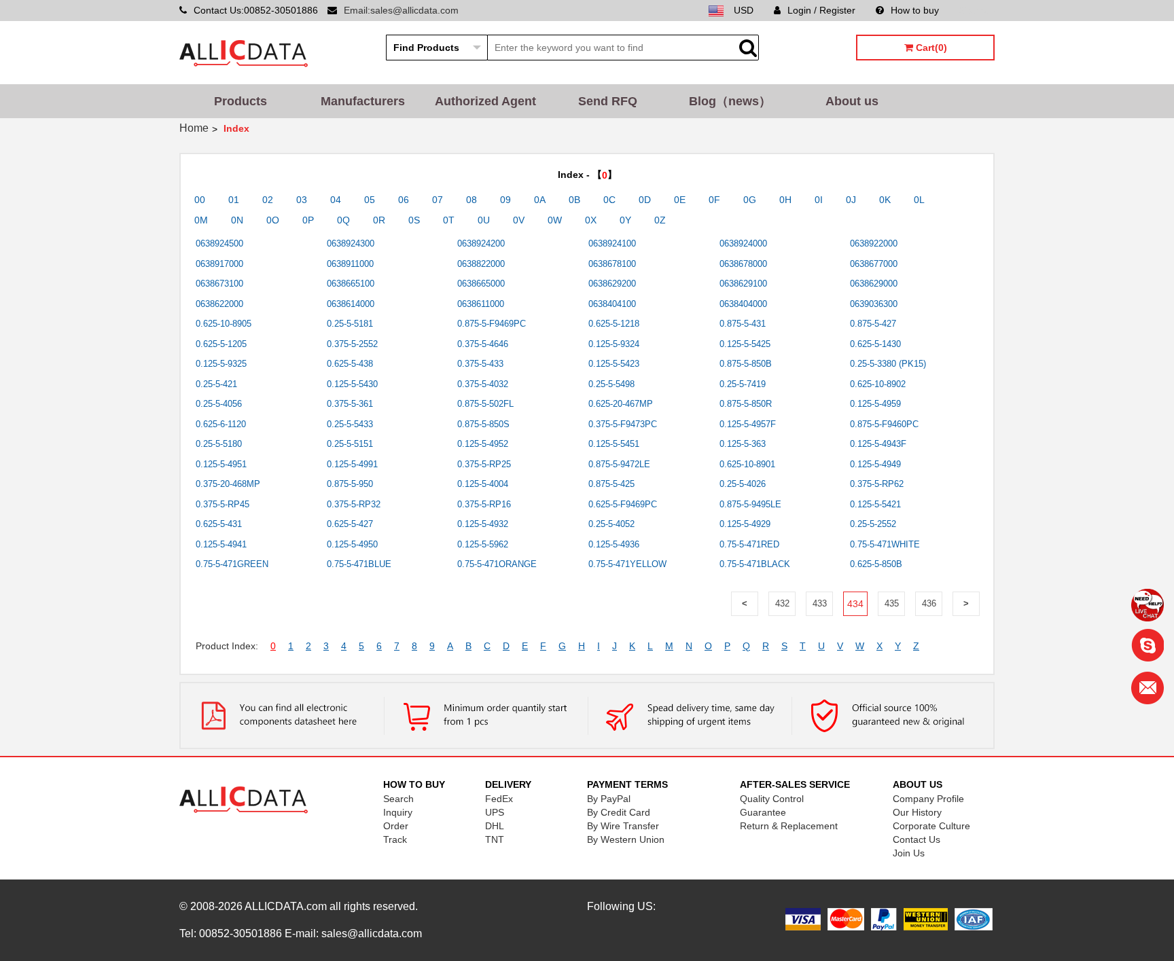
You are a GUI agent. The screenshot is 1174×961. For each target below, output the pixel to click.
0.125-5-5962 (482, 544)
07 (437, 199)
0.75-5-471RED (749, 544)
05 (369, 199)
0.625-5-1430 (875, 344)
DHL (494, 825)
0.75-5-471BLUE (359, 564)
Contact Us (916, 839)
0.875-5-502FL (485, 404)
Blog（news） (730, 101)
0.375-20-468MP (228, 484)
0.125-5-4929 (744, 524)
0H (785, 199)
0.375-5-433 (480, 364)
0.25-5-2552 (873, 524)
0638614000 (350, 304)
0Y (625, 220)
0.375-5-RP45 (222, 504)
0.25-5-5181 (350, 324)
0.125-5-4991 (352, 464)
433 (820, 603)
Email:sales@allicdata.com (401, 10)
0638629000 (873, 283)
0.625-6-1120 (221, 424)
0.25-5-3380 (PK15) (888, 364)
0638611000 (480, 304)
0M (201, 220)
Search (398, 798)
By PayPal (608, 798)
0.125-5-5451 (613, 444)
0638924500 (219, 243)
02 (267, 199)
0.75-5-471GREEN (232, 564)
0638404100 (612, 304)
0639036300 (873, 304)
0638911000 (350, 264)
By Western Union (625, 839)
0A (540, 199)
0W (555, 220)
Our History (917, 812)
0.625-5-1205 (221, 344)
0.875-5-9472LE (619, 464)
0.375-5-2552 (352, 344)
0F (714, 199)
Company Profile (928, 798)
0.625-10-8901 (747, 464)
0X (591, 220)
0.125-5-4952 (482, 444)
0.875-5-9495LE (750, 504)
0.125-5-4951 (221, 464)
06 (403, 199)
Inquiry (397, 812)
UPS (494, 812)
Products (240, 101)
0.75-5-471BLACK (754, 564)
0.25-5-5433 (350, 424)
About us (851, 101)
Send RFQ (607, 101)
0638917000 (219, 264)
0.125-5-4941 (221, 544)
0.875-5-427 (873, 324)
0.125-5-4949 (875, 464)
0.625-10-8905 (223, 324)
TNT (494, 839)
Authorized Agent (485, 101)
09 (505, 199)
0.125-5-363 (742, 444)
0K (885, 199)
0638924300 (350, 243)
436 (929, 603)
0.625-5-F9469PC (622, 504)
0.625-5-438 (350, 364)
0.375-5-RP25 (484, 464)
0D (645, 199)
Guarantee (763, 812)
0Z (660, 220)
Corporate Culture (931, 825)
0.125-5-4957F (747, 424)
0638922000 (873, 243)
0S (414, 220)
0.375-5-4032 (482, 384)
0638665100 (350, 283)
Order (395, 825)
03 (301, 199)
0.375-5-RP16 (484, 504)
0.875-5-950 (350, 484)
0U (484, 220)
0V (518, 220)
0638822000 (481, 264)
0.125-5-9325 (221, 364)
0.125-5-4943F (878, 444)
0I (819, 199)
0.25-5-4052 (611, 524)
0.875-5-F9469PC (491, 324)
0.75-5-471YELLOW (627, 564)
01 (233, 199)
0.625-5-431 (219, 524)
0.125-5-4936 (613, 544)
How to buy (915, 10)
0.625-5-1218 (613, 324)
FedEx (499, 798)
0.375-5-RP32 (353, 504)
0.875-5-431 (742, 324)
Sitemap (977, 10)
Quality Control (772, 798)
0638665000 (481, 283)
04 (335, 199)
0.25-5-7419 (742, 384)
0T (449, 220)
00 (199, 199)
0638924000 (743, 243)
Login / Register (821, 10)
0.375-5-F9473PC (622, 424)
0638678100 (612, 264)
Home (194, 128)
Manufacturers (363, 101)
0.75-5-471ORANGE (497, 564)
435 (892, 603)
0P (308, 220)
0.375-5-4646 (482, 344)
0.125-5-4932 (482, 524)
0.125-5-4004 (482, 484)
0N (237, 220)
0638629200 (612, 283)
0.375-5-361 (350, 404)
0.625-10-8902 (878, 384)
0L (919, 199)
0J (851, 199)
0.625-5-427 (350, 524)
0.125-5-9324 (613, 344)
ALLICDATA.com (286, 906)
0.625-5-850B (876, 564)
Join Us (909, 853)
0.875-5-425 (611, 484)
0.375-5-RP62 (877, 484)
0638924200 (481, 243)
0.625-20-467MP (620, 404)
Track (395, 839)
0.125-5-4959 (875, 404)
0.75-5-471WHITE (885, 544)
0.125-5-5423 (613, 364)
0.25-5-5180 (219, 444)
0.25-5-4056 (219, 404)
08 (471, 199)
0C (609, 199)
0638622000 (219, 304)
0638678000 (743, 264)
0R (379, 220)
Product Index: (227, 645)
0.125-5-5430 (352, 384)
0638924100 (612, 243)
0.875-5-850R (745, 404)
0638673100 (219, 283)
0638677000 (873, 264)
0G (749, 199)
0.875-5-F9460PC (884, 424)
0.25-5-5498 (611, 384)
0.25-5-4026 (742, 484)
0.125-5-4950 (352, 544)
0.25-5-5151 (350, 444)
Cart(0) (930, 47)
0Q (343, 220)
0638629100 (743, 283)
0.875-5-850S (483, 424)
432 (782, 603)
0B (574, 199)
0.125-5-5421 (875, 504)
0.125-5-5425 (744, 344)
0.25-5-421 (216, 384)
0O (272, 220)
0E (680, 199)
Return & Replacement (789, 825)
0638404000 (743, 304)
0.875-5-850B (745, 364)
